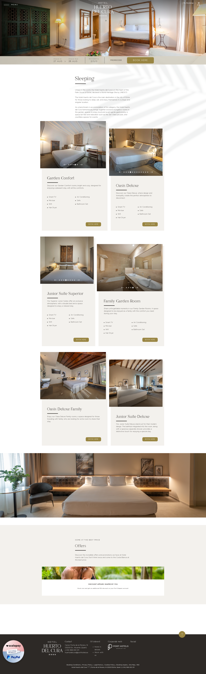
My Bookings (188, 3)
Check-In (58, 59)
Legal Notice (98, 665)
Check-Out (73, 59)
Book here (93, 224)
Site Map (132, 665)
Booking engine (121, 665)
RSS (138, 665)
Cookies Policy (109, 665)
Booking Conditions (74, 665)
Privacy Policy (87, 665)
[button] (68, 164)
